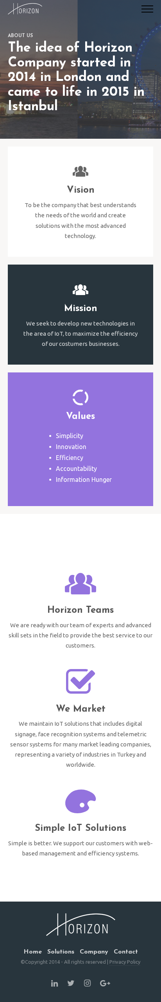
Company (94, 952)
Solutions (60, 952)
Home (32, 952)
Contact (126, 952)
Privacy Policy (124, 961)
